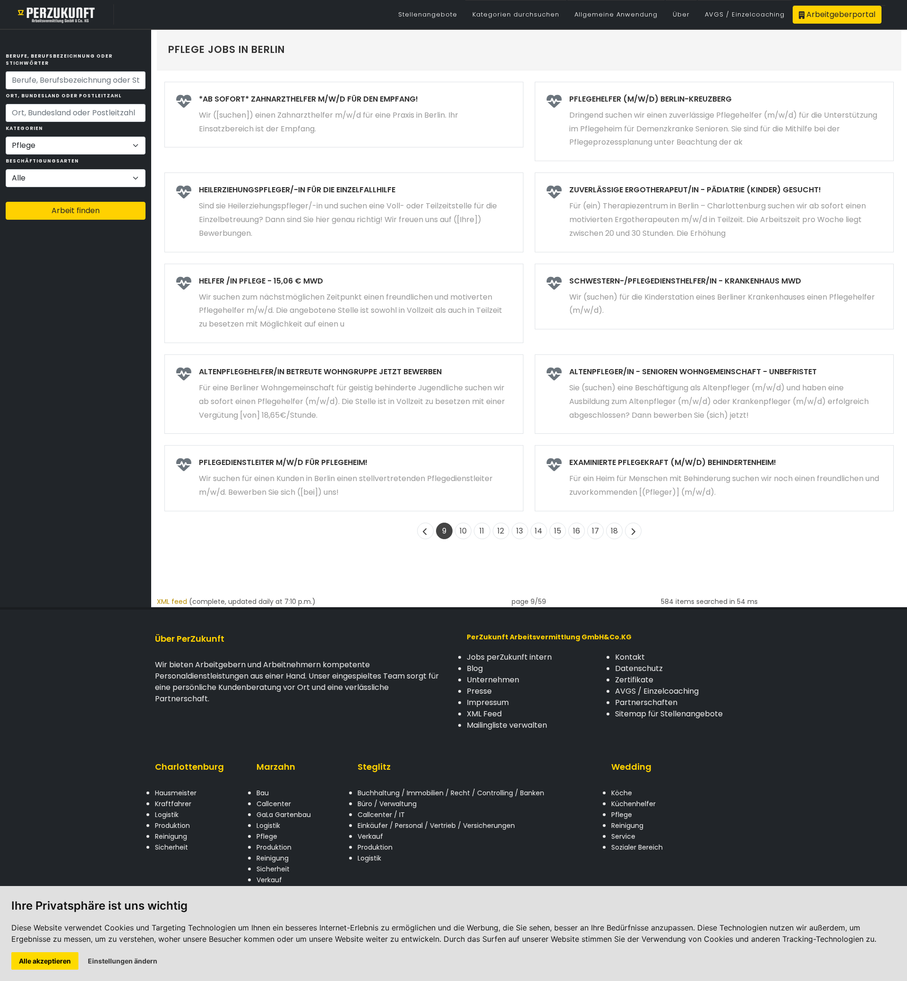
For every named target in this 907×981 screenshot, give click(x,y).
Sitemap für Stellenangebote (669, 713)
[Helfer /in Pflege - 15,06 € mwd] (344, 303)
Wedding (631, 767)
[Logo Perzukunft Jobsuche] (56, 14)
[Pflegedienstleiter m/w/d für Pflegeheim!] (344, 478)
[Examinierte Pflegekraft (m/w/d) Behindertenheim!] (714, 478)
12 (500, 530)
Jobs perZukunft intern (509, 657)
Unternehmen (493, 679)
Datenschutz (639, 668)
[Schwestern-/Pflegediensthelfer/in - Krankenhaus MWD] (714, 296)
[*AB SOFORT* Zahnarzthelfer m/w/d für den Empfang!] (344, 114)
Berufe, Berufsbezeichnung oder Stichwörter (59, 59)
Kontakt (630, 657)
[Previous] (425, 531)
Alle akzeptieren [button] (45, 961)
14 (538, 530)
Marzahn (276, 767)
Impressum (488, 702)
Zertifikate (634, 679)
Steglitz (374, 767)
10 (463, 530)
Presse (479, 691)
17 (595, 530)
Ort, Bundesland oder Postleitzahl (63, 95)
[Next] (633, 531)
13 (519, 530)
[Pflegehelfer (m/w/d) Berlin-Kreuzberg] (714, 121)
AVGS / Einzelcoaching (657, 691)
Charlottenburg (189, 767)
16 (576, 530)
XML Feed (484, 713)
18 (614, 530)
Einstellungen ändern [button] (122, 961)
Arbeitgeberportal (839, 14)
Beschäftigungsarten (42, 160)
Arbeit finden (75, 210)
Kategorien (24, 128)
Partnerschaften (646, 702)
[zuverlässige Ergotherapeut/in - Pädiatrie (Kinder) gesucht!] (714, 212)
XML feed (172, 601)
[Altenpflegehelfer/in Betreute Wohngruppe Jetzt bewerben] (344, 394)
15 (557, 530)
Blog (475, 668)
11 (481, 530)
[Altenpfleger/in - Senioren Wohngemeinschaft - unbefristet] (714, 394)
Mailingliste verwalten (507, 725)
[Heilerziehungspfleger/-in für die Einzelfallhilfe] (344, 212)
